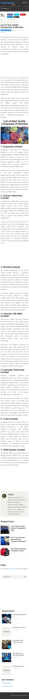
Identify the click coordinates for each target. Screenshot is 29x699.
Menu (24, 2)
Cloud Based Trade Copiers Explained (18, 641)
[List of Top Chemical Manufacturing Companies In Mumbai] (5, 541)
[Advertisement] (14, 66)
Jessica (15, 30)
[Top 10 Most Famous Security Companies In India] (5, 529)
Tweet (17, 14)
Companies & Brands (11, 19)
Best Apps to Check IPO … (20, 627)
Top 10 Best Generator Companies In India (18, 550)
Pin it (23, 14)
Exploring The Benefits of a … (19, 615)
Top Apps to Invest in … (19, 666)
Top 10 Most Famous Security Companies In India (18, 528)
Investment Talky (6, 683)
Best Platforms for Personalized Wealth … (19, 654)
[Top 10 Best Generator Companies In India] (5, 552)
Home (3, 19)
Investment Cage (15, 695)
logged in (12, 569)
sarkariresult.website (7, 686)
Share (10, 14)
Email (17, 16)
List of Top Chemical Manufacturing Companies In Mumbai (18, 539)
